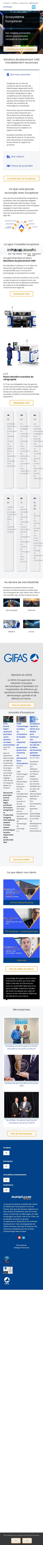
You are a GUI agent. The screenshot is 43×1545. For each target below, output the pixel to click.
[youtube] (19, 1237)
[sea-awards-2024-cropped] (21, 1055)
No (27, 1541)
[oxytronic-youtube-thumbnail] (21, 938)
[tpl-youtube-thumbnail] (21, 909)
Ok (16, 1541)
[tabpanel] (21, 115)
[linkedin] (23, 1237)
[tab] (21, 74)
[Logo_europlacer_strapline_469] (7, 7)
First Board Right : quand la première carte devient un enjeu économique (9, 734)
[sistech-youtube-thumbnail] (21, 880)
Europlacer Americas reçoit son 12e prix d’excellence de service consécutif (21, 1047)
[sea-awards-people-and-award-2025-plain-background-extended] (21, 1018)
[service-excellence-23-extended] (21, 1093)
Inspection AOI (36, 255)
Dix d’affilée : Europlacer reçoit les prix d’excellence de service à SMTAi (21, 1121)
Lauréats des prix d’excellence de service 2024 (21, 1084)
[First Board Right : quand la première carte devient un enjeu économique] (8, 719)
